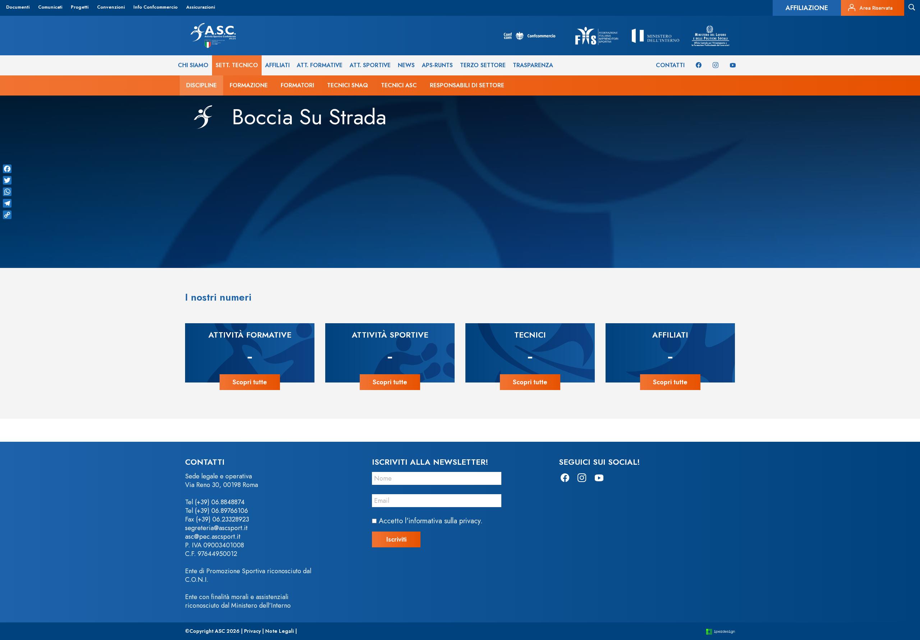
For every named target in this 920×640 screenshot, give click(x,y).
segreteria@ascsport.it (216, 528)
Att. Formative (319, 65)
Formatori (297, 85)
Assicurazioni (200, 7)
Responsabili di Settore (467, 85)
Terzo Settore (483, 65)
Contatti (670, 65)
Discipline (201, 85)
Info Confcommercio (155, 7)
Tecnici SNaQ (347, 85)
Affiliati (277, 65)
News (406, 65)
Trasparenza (533, 65)
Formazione (249, 85)
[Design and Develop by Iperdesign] (720, 631)
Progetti (79, 7)
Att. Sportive (370, 65)
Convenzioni (111, 7)
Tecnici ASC (399, 85)
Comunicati (50, 7)
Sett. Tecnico (237, 65)
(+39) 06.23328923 (222, 519)
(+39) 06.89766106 (221, 510)
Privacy (252, 631)
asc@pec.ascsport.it (212, 536)
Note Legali (279, 631)
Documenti (17, 7)
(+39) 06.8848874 (220, 502)
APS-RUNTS (437, 65)
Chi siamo (193, 65)
